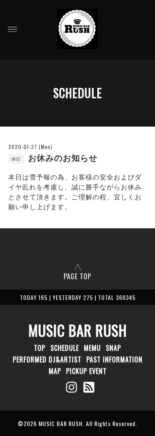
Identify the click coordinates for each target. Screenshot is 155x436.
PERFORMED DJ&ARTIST (47, 359)
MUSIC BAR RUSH (78, 330)
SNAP (113, 348)
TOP (39, 348)
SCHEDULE (64, 348)
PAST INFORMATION (114, 359)
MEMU (92, 348)
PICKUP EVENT (86, 371)
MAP (55, 371)
